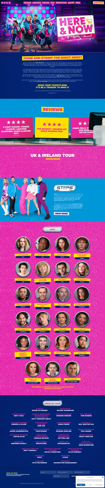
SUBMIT (73, 476)
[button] (102, 477)
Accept (81, 484)
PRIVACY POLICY (40, 483)
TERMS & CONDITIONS (32, 483)
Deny (90, 484)
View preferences (99, 484)
